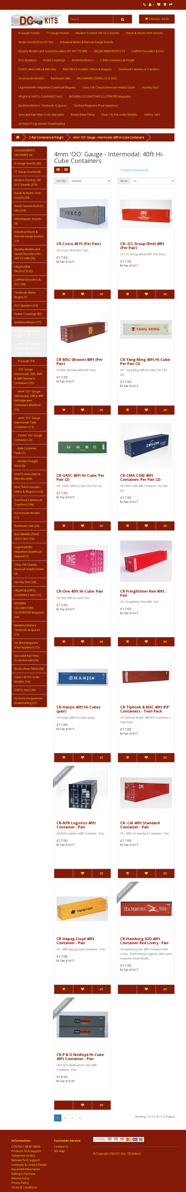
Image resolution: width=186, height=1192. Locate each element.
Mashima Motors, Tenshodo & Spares (42, 105)
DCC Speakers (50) (26, 305)
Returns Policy (20, 1178)
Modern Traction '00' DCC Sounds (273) (27, 182)
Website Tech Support (25, 1160)
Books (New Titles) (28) (28, 669)
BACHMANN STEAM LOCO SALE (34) (26, 536)
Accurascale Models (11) (27, 515)
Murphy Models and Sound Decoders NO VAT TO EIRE (52, 51)
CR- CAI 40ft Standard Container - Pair (140, 825)
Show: (124, 181)
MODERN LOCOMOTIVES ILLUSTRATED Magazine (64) (29, 610)
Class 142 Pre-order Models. (119, 115)
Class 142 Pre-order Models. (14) (27, 679)
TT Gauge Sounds (57, 33)
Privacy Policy (20, 1183)
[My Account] (151, 4)
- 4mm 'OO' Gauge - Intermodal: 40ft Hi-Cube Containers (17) (28, 348)
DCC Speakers (27, 60)
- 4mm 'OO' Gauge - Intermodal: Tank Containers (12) (28, 422)
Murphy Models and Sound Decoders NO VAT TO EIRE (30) (27, 253)
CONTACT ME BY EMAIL (26, 1146)
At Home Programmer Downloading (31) (28, 700)
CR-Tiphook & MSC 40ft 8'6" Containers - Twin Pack (145, 709)
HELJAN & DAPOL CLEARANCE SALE (40, 96)
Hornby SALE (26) (25, 582)
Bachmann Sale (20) (26, 526)
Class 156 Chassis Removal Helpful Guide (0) (29, 569)
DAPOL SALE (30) (24, 690)
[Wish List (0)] (158, 4)
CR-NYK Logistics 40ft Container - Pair (76, 825)
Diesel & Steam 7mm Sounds (144, 33)
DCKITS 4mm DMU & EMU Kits (37, 69)
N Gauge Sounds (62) (27, 163)
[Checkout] (170, 4)
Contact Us (61, 1146)
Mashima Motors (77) (27, 322)
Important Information (25, 1169)
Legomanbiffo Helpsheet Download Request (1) (28, 551)
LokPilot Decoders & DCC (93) (27, 282)
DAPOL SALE (152, 115)
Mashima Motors (82, 60)
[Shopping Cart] (164, 4)
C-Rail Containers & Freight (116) (26, 333)
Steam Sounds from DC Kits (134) (29, 208)
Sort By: (61, 181)
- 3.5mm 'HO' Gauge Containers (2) (28, 437)
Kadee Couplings (54, 60)
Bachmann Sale (60, 78)
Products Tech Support (26, 1151)
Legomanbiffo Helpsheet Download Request (47, 87)
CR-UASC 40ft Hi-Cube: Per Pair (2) (80, 477)
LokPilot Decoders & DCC (148, 51)
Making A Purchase (23, 1174)
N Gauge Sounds (29, 33)
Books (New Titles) (82, 115)
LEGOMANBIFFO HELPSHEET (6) (24, 152)
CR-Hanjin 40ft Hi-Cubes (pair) (78, 709)
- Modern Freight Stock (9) (26, 463)
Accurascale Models (31, 78)
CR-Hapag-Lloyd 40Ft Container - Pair (75, 940)
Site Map (59, 1151)
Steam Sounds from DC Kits (35, 42)
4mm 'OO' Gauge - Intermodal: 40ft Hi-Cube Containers (108, 137)
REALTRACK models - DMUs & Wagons (87, 69)
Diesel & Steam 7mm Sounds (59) (27, 195)
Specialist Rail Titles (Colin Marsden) (41, 115)
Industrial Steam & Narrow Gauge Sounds (86, 42)
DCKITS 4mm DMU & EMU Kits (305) (27, 476)
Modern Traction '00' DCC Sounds (97, 33)
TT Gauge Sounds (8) (27, 172)
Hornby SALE (150, 87)
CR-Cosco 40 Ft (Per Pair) (78, 243)
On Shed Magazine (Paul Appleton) (95, 105)
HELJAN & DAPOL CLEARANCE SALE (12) (27, 593)
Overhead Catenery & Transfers (138, 69)
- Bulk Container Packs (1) (25, 450)
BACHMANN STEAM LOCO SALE (97, 78)
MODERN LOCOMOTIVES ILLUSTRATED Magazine (100, 96)
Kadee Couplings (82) (28, 314)
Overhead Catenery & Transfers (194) (28, 502)
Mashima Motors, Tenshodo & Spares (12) (27, 629)
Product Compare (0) (134, 170)
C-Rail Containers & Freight (117, 60)
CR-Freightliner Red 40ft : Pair (143, 593)
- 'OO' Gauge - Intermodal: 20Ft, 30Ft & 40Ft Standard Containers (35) (28, 376)
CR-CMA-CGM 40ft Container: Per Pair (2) (140, 477)
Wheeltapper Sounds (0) (27, 221)
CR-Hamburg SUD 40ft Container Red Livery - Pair (144, 940)
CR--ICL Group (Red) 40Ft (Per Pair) (142, 245)
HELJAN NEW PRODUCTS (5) (23, 269)
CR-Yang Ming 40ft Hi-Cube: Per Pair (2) (145, 361)
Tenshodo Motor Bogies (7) (25, 295)
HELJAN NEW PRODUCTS (109, 51)
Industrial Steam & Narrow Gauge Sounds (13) (28, 236)
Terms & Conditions (24, 1187)
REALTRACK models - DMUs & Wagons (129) (28, 489)
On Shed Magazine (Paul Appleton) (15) (26, 645)
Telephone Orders (23, 1156)
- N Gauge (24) (24, 361)
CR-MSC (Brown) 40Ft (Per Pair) (79, 361)
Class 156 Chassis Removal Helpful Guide (108, 87)
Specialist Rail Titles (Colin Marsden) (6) (26, 658)
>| (80, 1118)
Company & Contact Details (29, 1165)
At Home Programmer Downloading (41, 124)
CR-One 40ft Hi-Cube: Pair (79, 591)
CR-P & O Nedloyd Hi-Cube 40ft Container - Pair (80, 1056)
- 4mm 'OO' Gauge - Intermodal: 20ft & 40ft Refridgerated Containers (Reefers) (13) (28, 400)
